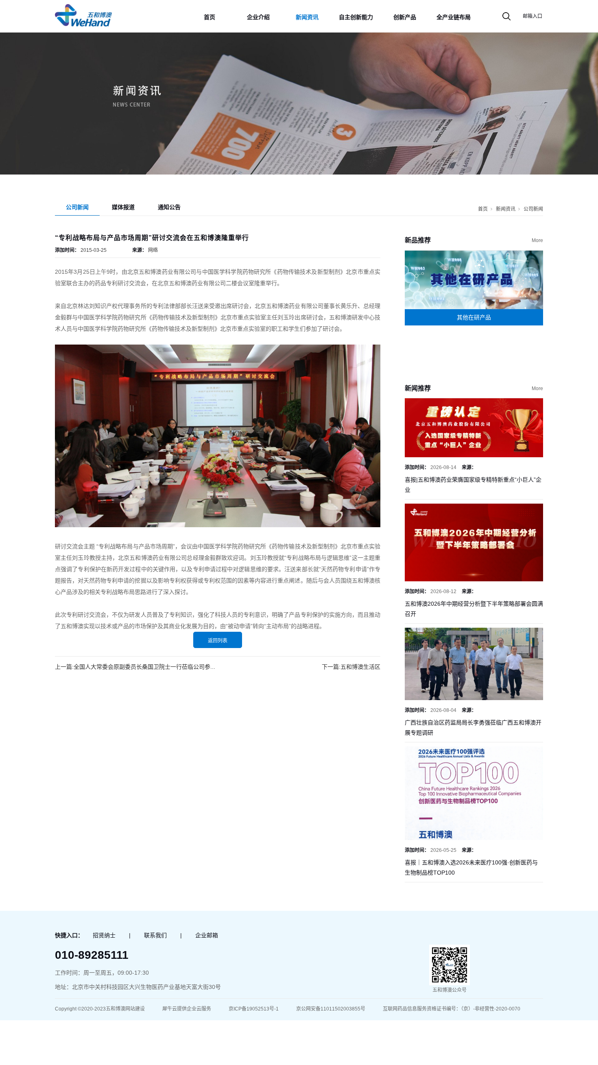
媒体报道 (123, 207)
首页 (209, 17)
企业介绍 (258, 17)
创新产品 (404, 17)
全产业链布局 (453, 17)
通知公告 (169, 207)
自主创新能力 (356, 17)
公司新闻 (77, 207)
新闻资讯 (307, 17)
